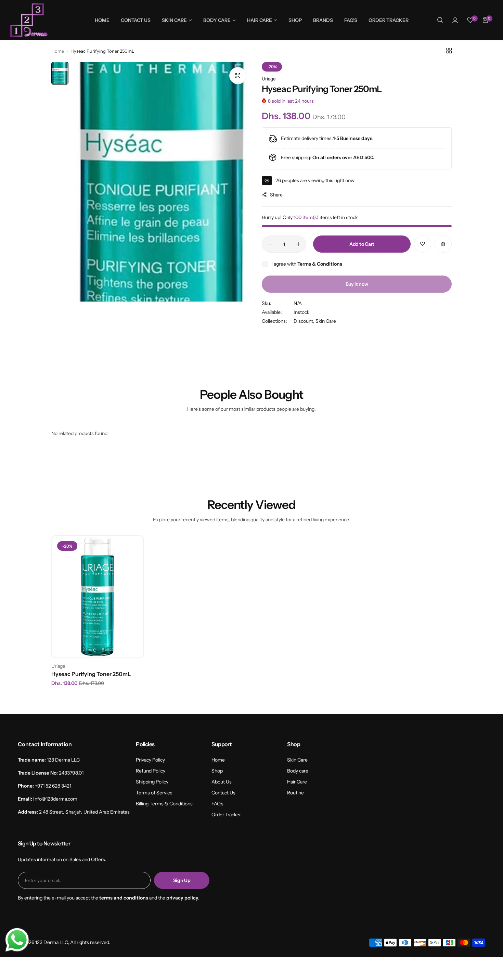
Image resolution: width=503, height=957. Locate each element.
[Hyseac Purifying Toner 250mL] (97, 597)
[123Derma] (29, 20)
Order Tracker (226, 815)
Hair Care (297, 782)
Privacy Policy (150, 760)
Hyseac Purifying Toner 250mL (91, 674)
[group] (162, 182)
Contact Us (223, 793)
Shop (217, 771)
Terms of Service (154, 793)
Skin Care (325, 321)
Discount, (304, 321)
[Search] (440, 20)
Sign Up (182, 880)
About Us (221, 782)
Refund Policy (150, 771)
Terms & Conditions (319, 264)
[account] (455, 20)
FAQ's (217, 804)
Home (57, 51)
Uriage (269, 79)
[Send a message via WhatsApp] (17, 940)
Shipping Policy (152, 782)
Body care (297, 771)
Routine (295, 793)
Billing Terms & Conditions (164, 804)
